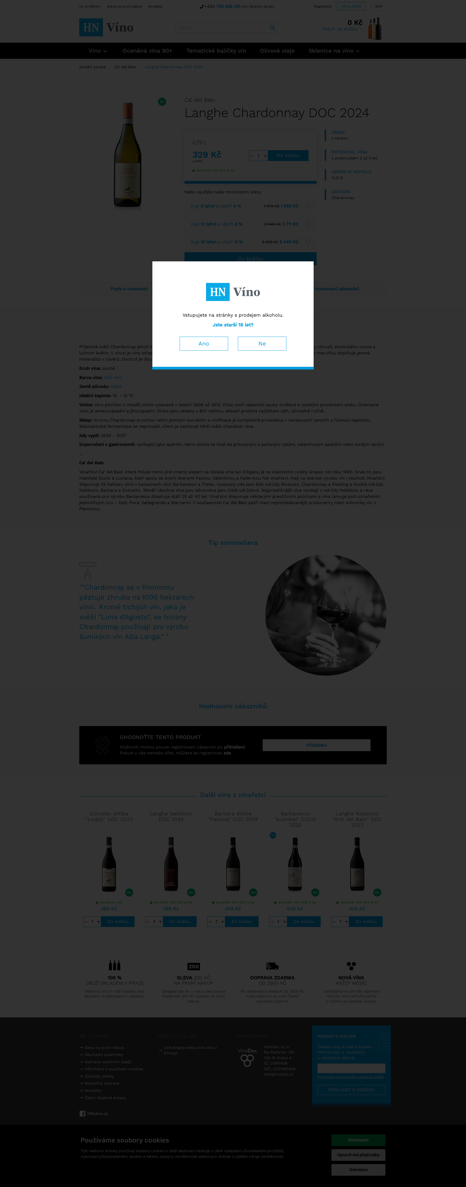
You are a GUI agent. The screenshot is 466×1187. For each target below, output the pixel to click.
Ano (203, 343)
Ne (262, 343)
